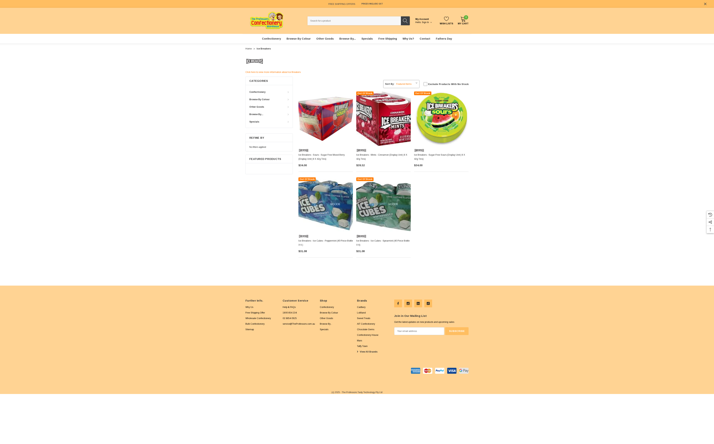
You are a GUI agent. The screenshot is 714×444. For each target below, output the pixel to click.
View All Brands (368, 351)
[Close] (705, 4)
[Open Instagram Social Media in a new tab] (408, 303)
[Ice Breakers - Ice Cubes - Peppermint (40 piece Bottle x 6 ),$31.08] (325, 204)
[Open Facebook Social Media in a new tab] (398, 303)
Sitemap (249, 329)
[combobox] (354, 20)
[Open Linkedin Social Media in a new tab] (418, 303)
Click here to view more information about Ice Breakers (273, 72)
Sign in (426, 22)
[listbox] (407, 84)
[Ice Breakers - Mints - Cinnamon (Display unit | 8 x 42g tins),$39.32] (383, 118)
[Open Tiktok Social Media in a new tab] (428, 303)
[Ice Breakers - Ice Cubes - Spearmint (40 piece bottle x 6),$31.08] (383, 204)
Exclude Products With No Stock (448, 84)
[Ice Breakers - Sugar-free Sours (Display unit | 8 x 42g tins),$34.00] (441, 118)
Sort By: (389, 84)
